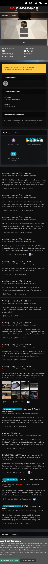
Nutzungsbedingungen (39, 543)
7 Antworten (26, 499)
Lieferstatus (34, 413)
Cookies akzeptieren (10, 560)
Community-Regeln (25, 545)
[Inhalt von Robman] (24, 42)
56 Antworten (20, 448)
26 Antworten (20, 472)
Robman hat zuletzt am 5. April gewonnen (19, 67)
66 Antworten (28, 188)
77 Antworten (27, 523)
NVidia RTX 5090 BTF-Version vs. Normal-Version (23, 455)
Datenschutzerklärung (7, 545)
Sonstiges (33, 175)
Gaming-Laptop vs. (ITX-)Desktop (16, 173)
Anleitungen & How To (37, 511)
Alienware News (36, 435)
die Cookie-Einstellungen (25, 550)
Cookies (43, 545)
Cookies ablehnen (27, 560)
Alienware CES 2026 (11, 433)
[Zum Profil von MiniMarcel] (5, 83)
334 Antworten (20, 426)
